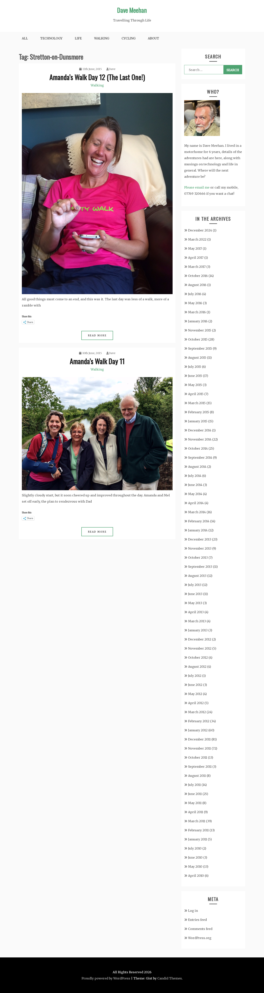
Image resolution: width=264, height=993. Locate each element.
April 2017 (196, 258)
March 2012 (197, 712)
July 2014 (194, 476)
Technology (51, 38)
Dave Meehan (132, 10)
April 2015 (196, 394)
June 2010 (195, 857)
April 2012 (196, 703)
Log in (193, 911)
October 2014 (198, 448)
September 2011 (200, 766)
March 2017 (197, 267)
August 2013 (197, 576)
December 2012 (199, 639)
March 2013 (197, 621)
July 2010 (195, 848)
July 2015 (194, 367)
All (25, 38)
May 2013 (195, 603)
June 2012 (195, 685)
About (153, 38)
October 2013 (198, 557)
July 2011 (194, 785)
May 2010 (195, 866)
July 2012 (194, 676)
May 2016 (195, 303)
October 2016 (198, 276)
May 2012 (195, 694)
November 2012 (199, 648)
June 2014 (195, 485)
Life (78, 38)
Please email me (196, 187)
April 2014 (196, 503)
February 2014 (198, 521)
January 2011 (197, 839)
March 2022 (197, 239)
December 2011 (199, 739)
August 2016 (197, 285)
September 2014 (200, 457)
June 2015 (195, 376)
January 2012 (198, 730)
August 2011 (197, 776)
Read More (97, 335)
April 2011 (195, 812)
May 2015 (195, 385)
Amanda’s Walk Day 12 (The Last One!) (97, 77)
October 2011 (197, 757)
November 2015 (199, 330)
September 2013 (200, 567)
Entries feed (197, 920)
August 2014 (197, 467)
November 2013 (199, 548)
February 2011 (198, 830)
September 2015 (200, 348)
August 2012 (197, 667)
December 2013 (199, 539)
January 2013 (198, 630)
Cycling (128, 38)
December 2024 (200, 230)
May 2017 (195, 248)
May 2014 (195, 494)
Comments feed (200, 929)
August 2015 (197, 357)
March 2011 (196, 821)
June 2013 (195, 594)
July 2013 (194, 585)
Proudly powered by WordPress (106, 978)
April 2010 (196, 876)
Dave (112, 69)
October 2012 (198, 657)
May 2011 (195, 803)
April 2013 (196, 612)
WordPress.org (199, 938)
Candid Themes (169, 978)
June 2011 (195, 794)
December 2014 (199, 430)
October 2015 (198, 339)
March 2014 (197, 512)
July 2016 (194, 294)
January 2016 (198, 321)
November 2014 (199, 439)
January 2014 (198, 530)
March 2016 (197, 312)
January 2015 (197, 421)
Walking (101, 38)
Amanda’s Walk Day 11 (97, 361)
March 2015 (197, 403)
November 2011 (199, 748)
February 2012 (198, 721)
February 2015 (198, 412)
